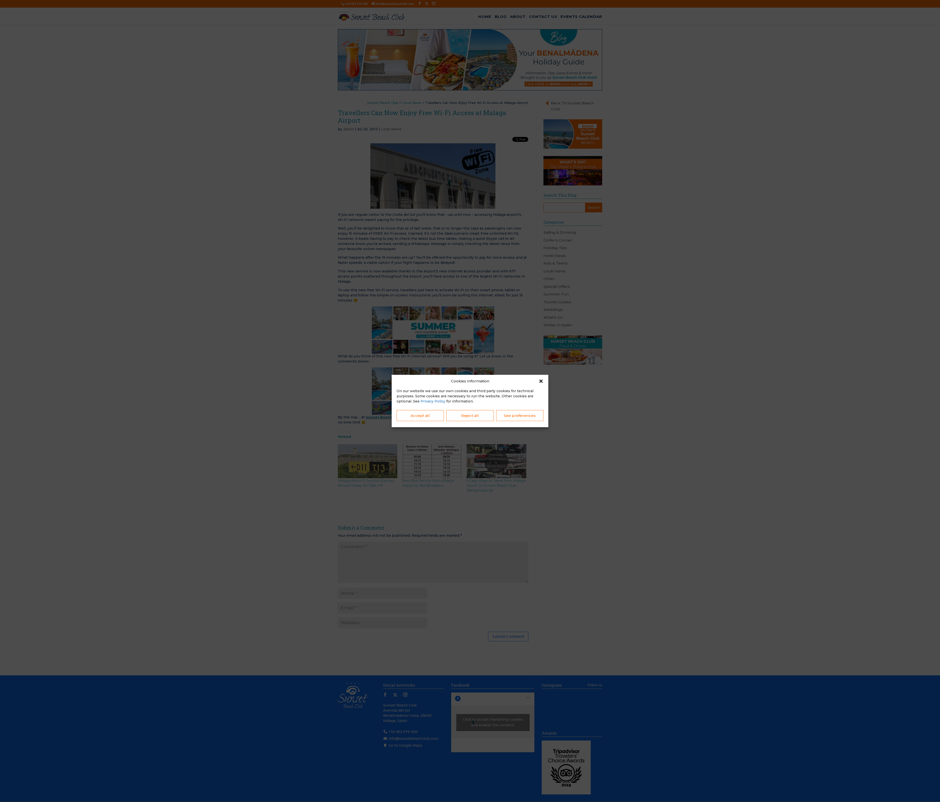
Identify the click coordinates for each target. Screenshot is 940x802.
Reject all (470, 415)
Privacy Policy (433, 401)
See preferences (520, 415)
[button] (541, 381)
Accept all (420, 415)
